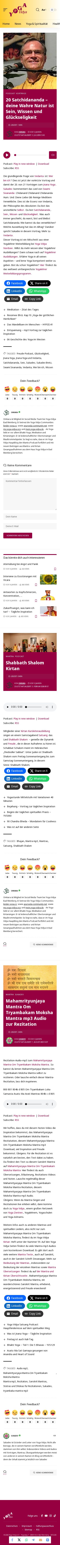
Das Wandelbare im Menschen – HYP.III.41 (30, 324)
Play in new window (24, 163)
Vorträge (21, 93)
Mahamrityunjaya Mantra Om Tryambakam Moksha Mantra (25, 1374)
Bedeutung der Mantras (16, 1262)
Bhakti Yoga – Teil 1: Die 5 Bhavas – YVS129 (31, 1344)
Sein (5, 214)
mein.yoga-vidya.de (35, 429)
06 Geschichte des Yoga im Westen (26, 339)
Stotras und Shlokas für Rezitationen (22, 1386)
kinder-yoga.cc (10, 425)
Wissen (13, 214)
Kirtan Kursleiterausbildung (35, 731)
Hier (42, 265)
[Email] (40, 1539)
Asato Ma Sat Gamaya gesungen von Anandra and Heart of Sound (25, 1352)
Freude (12, 743)
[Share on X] (19, 1539)
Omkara (21, 132)
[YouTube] (46, 1516)
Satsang (43, 735)
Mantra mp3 (32, 841)
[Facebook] (42, 1516)
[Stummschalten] (53, 155)
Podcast (10, 93)
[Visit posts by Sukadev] (9, 1040)
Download (43, 163)
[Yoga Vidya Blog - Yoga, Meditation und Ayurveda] (18, 9)
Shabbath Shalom (18, 739)
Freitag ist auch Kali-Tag (20, 1339)
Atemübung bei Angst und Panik (20, 564)
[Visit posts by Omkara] (9, 133)
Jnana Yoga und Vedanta (28, 358)
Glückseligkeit (30, 214)
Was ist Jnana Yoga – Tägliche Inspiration (29, 1333)
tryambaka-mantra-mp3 (15, 1390)
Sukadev (7, 188)
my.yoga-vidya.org (12, 429)
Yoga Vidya (18, 1208)
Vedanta (39, 176)
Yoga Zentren (15, 1212)
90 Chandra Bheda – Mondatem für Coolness (31, 821)
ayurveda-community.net (35, 425)
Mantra (10, 656)
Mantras (43, 841)
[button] (6, 9)
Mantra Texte (25, 1254)
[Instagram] (50, 1516)
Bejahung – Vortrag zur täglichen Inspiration (31, 806)
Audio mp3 (22, 1368)
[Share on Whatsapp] (26, 1539)
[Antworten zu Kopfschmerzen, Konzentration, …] (48, 595)
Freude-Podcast (25, 353)
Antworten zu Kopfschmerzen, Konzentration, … (19, 593)
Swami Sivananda (12, 367)
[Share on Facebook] (12, 1539)
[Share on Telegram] (33, 1539)
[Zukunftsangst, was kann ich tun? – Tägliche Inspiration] (48, 611)
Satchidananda (42, 209)
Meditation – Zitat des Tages (23, 309)
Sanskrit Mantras (38, 1381)
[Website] (55, 1436)
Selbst (20, 209)
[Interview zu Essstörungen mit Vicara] (48, 580)
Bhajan (20, 841)
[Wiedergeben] (6, 155)
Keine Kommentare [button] (44, 944)
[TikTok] (55, 1516)
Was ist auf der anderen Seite (23, 827)
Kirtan (6, 1241)
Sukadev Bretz (44, 362)
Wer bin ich (38, 367)
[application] (30, 154)
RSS (17, 168)
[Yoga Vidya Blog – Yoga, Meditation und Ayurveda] (7, 1515)
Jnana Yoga (49, 184)
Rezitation (22, 1381)
